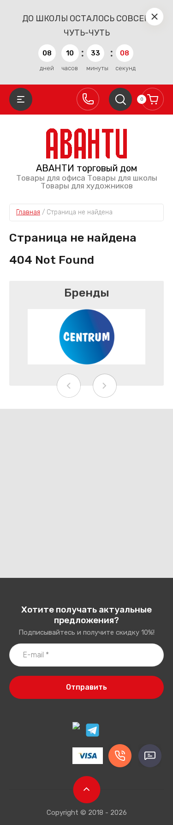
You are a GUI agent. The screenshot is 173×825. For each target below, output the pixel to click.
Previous (68, 385)
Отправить (86, 687)
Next (104, 385)
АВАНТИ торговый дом (86, 168)
